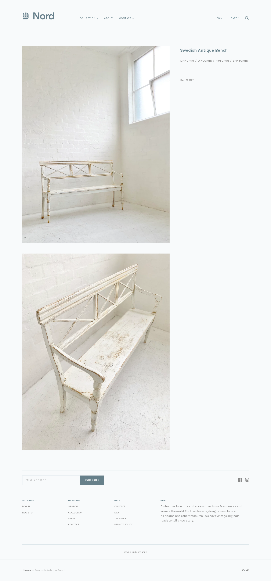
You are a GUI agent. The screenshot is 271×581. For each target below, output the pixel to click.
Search (73, 506)
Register (27, 512)
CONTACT (119, 506)
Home (27, 570)
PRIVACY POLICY (123, 524)
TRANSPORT (121, 518)
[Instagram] (247, 480)
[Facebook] (240, 480)
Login (219, 18)
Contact (125, 18)
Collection (88, 18)
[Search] (247, 19)
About (108, 18)
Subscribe (92, 480)
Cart (235, 18)
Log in (26, 506)
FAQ (116, 512)
